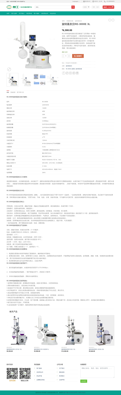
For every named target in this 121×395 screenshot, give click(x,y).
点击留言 (83, 381)
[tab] (8, 92)
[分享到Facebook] (63, 73)
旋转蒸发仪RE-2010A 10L (14, 349)
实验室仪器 (70, 21)
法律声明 (61, 380)
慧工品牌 (14, 13)
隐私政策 (61, 372)
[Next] (55, 45)
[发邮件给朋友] (70, 73)
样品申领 (53, 13)
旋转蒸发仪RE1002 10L (68, 349)
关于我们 (21, 13)
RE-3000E (68, 69)
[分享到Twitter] (67, 73)
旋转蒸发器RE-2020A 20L (96, 349)
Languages (75, 1)
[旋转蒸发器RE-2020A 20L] (101, 330)
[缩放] (9, 69)
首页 (8, 13)
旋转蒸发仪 (78, 21)
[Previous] (10, 45)
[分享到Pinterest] (73, 73)
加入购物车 (78, 56)
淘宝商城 (29, 13)
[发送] (73, 7)
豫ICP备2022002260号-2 (71, 392)
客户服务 (36, 13)
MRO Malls (82, 392)
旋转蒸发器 (79, 69)
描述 (8, 92)
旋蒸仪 (73, 69)
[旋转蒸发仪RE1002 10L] (74, 330)
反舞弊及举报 (41, 380)
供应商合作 (44, 13)
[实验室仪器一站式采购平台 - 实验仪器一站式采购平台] (19, 7)
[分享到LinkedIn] (77, 73)
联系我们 (61, 376)
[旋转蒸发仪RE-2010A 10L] (19, 330)
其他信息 (13, 92)
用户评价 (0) (20, 92)
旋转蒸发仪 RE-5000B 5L (41, 349)
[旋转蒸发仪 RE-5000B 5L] (47, 330)
